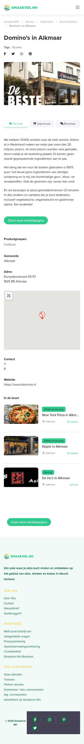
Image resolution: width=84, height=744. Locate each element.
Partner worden (14, 684)
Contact (9, 603)
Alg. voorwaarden (15, 694)
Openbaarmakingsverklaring (22, 646)
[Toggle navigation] (77, 7)
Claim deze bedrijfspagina (26, 220)
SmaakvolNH (11, 22)
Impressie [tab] (44, 124)
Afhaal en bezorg (53, 409)
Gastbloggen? (13, 613)
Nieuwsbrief (11, 608)
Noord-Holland (68, 22)
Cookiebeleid (12, 651)
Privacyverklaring (14, 641)
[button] (9, 83)
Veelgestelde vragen (17, 636)
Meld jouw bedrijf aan (17, 631)
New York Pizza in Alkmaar (61, 415)
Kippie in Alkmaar (55, 446)
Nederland (46, 22)
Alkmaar (9, 261)
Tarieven (9, 679)
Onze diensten (13, 674)
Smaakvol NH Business (18, 656)
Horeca (29, 22)
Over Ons (10, 598)
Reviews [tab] (70, 124)
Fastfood (9, 244)
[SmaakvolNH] (20, 7)
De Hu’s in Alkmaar (56, 478)
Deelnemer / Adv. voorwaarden (23, 689)
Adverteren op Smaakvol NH (22, 700)
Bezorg (48, 472)
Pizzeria (16, 47)
